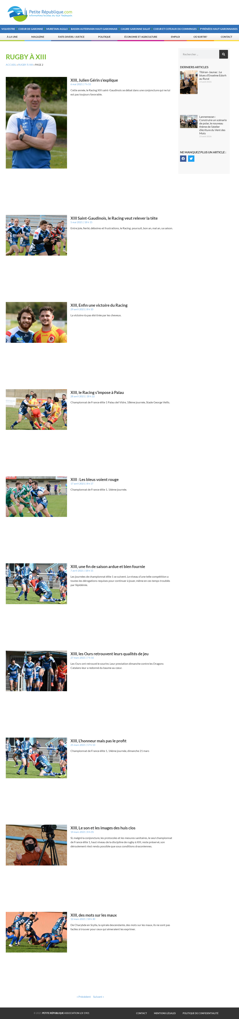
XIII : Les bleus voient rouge (95, 479)
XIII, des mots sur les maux (94, 915)
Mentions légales (165, 1013)
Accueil (11, 64)
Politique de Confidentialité (200, 1013)
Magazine (37, 36)
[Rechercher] (223, 54)
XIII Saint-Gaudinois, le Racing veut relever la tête (114, 218)
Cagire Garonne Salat (135, 28)
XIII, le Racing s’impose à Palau (97, 392)
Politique (104, 36)
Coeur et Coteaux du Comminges (175, 28)
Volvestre (8, 28)
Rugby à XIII (25, 64)
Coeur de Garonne (30, 28)
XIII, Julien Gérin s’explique (94, 80)
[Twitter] (191, 158)
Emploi (175, 36)
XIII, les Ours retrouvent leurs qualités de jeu (110, 653)
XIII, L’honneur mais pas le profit (98, 740)
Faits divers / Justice (71, 36)
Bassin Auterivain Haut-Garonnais (94, 28)
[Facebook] (183, 158)
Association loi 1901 (65, 1013)
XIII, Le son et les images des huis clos (103, 827)
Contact (226, 36)
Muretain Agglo (57, 28)
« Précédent (84, 996)
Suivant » (98, 996)
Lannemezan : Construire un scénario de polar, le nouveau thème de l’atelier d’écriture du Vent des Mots (213, 125)
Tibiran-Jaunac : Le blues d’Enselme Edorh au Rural (212, 75)
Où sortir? (200, 36)
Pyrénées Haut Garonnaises (219, 28)
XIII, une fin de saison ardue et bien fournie (108, 566)
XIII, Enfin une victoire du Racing (99, 305)
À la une (12, 36)
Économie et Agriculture (140, 36)
